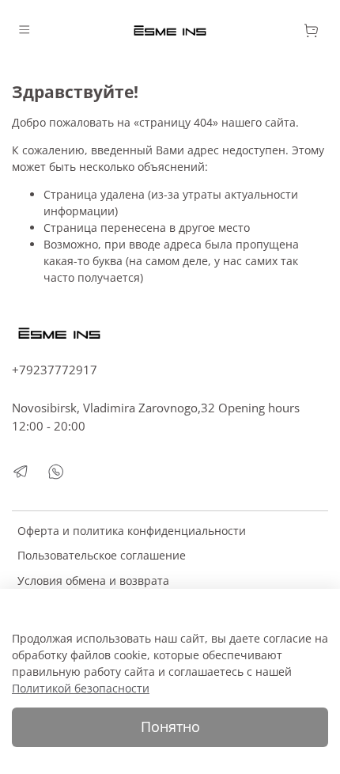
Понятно (170, 726)
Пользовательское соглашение (101, 555)
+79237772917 (54, 370)
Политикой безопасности (80, 688)
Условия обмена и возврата (93, 580)
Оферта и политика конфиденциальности (131, 530)
